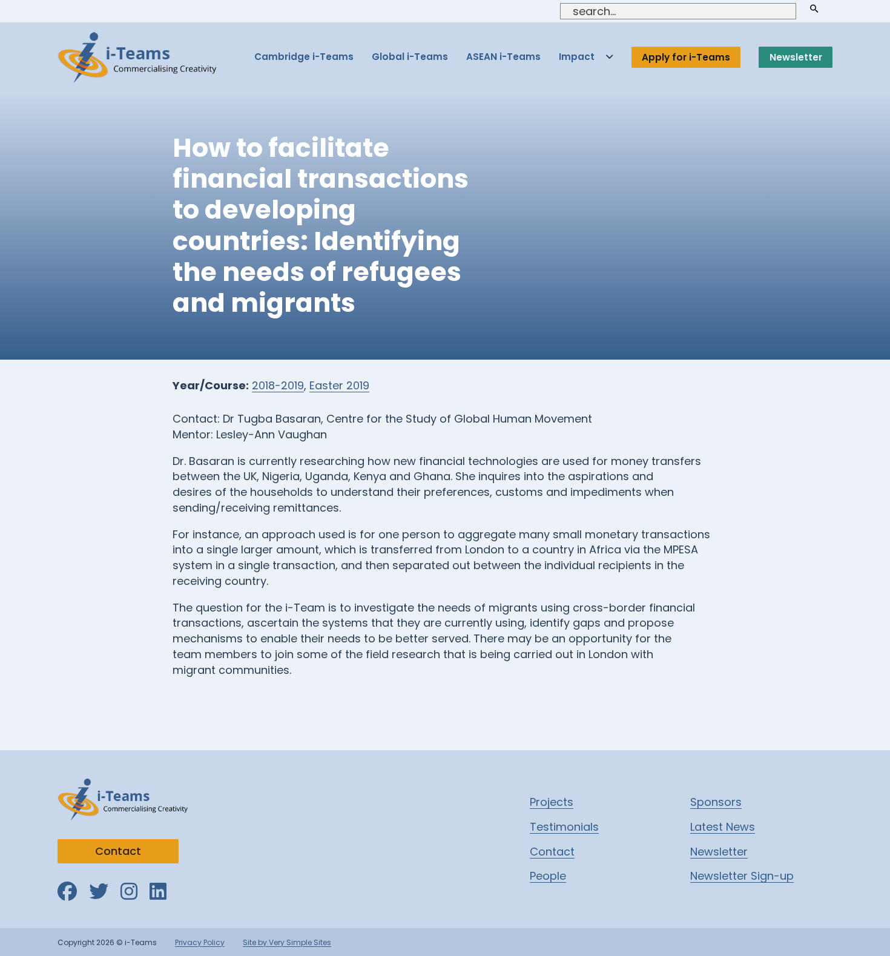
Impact (577, 56)
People (548, 875)
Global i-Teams (410, 56)
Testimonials (564, 826)
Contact (118, 851)
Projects (551, 801)
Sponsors (716, 801)
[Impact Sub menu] (609, 57)
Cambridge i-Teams (304, 56)
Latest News (722, 826)
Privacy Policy (200, 942)
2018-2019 (278, 385)
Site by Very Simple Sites (287, 942)
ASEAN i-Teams (503, 56)
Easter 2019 (339, 385)
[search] (814, 8)
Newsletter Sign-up (742, 875)
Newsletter (796, 57)
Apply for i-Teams (686, 57)
